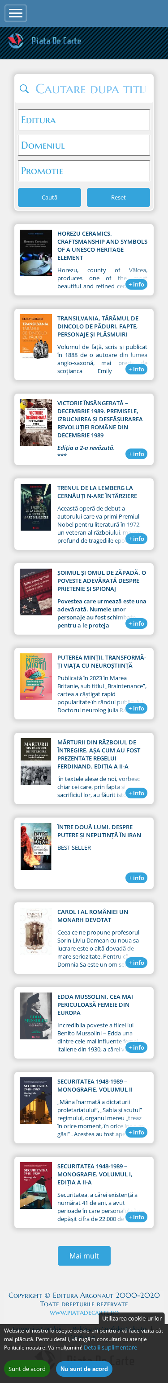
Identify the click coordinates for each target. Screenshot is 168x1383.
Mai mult (84, 1256)
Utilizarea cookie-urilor (132, 1318)
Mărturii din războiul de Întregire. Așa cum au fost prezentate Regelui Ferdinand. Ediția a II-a (98, 754)
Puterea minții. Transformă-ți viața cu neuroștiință (101, 661)
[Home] (44, 47)
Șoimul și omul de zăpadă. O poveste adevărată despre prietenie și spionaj (101, 581)
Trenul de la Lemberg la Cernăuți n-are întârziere (97, 492)
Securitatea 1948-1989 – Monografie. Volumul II (95, 1085)
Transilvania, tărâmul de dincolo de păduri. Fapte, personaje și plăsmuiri (97, 326)
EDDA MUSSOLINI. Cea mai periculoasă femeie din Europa (95, 1005)
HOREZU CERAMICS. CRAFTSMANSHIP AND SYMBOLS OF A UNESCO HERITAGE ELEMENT (102, 245)
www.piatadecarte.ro (84, 1312)
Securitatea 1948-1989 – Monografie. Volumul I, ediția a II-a (95, 1174)
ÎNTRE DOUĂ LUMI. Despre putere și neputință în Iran (99, 831)
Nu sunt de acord (84, 1369)
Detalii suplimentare (110, 1347)
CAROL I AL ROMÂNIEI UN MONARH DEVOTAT (92, 916)
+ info (136, 284)
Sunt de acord (27, 1369)
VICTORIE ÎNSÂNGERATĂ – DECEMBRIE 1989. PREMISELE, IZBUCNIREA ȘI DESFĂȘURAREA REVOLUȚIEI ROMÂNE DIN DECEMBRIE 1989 (100, 419)
